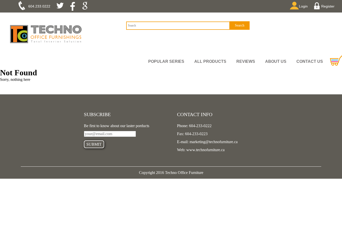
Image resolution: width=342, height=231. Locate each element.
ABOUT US (275, 61)
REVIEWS (245, 61)
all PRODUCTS (210, 61)
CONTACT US (309, 61)
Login (303, 6)
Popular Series (166, 61)
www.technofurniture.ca (205, 150)
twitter (62, 6)
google (86, 6)
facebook (74, 6)
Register (327, 6)
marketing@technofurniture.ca (213, 142)
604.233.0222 (39, 6)
